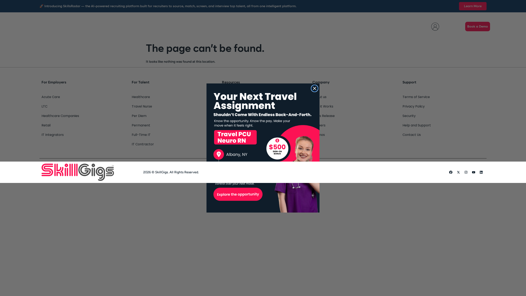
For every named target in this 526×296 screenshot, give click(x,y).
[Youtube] (473, 172)
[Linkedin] (481, 172)
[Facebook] (451, 172)
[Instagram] (466, 172)
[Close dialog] (314, 88)
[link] (263, 148)
